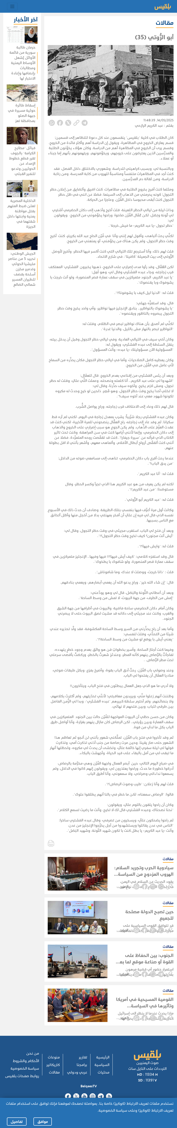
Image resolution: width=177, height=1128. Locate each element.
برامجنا (82, 1064)
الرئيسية (102, 1057)
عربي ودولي (77, 1072)
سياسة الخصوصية (25, 1068)
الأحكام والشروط (26, 1060)
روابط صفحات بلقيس (22, 1075)
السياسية (102, 1064)
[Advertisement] (20, 358)
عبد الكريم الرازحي (149, 125)
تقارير (83, 1057)
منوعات (54, 1057)
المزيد (124, 886)
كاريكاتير (53, 1064)
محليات (103, 1072)
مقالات (54, 1072)
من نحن (32, 1053)
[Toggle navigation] (12, 6)
